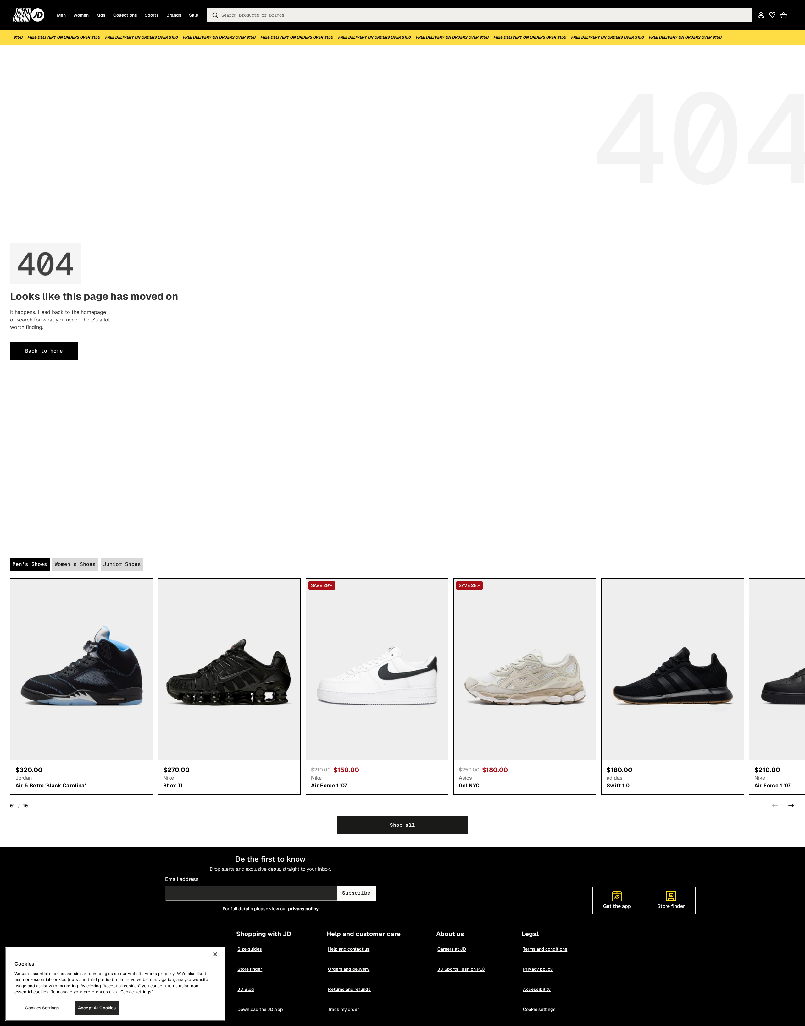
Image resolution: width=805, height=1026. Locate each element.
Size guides (249, 949)
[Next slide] (791, 806)
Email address (182, 879)
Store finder (249, 969)
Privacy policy (538, 969)
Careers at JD (451, 949)
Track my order (343, 1009)
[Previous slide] (775, 806)
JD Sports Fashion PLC (461, 969)
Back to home (44, 351)
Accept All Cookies (97, 1007)
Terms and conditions (545, 949)
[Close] (215, 954)
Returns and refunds (349, 989)
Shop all (402, 825)
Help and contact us (348, 949)
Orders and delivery (348, 969)
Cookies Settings (42, 1007)
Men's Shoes (30, 564)
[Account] (761, 15)
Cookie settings (539, 1009)
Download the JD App (260, 1009)
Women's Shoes (75, 564)
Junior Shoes (122, 564)
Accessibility (537, 989)
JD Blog (245, 989)
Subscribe (356, 893)
